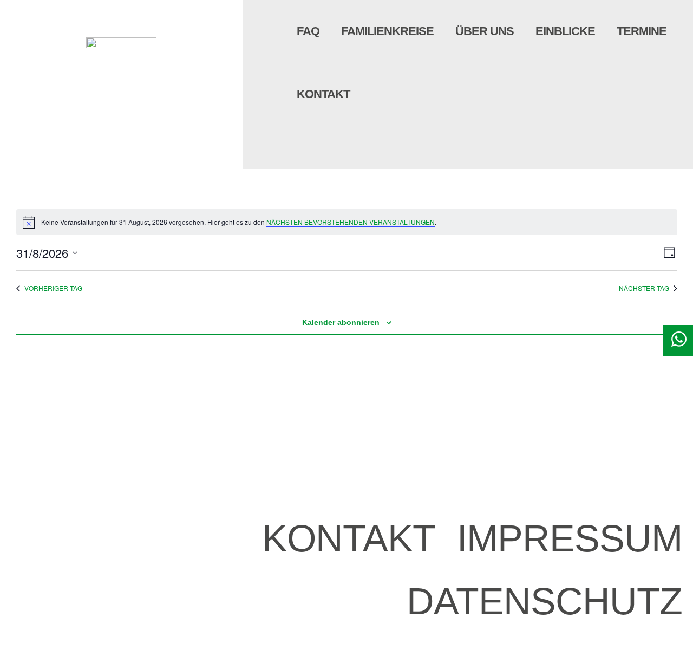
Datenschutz (544, 601)
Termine (641, 31)
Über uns (484, 31)
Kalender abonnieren (341, 322)
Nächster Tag (644, 288)
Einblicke (565, 31)
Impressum (569, 538)
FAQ (308, 31)
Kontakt (323, 94)
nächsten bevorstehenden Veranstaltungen (350, 221)
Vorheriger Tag (53, 288)
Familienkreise (387, 31)
